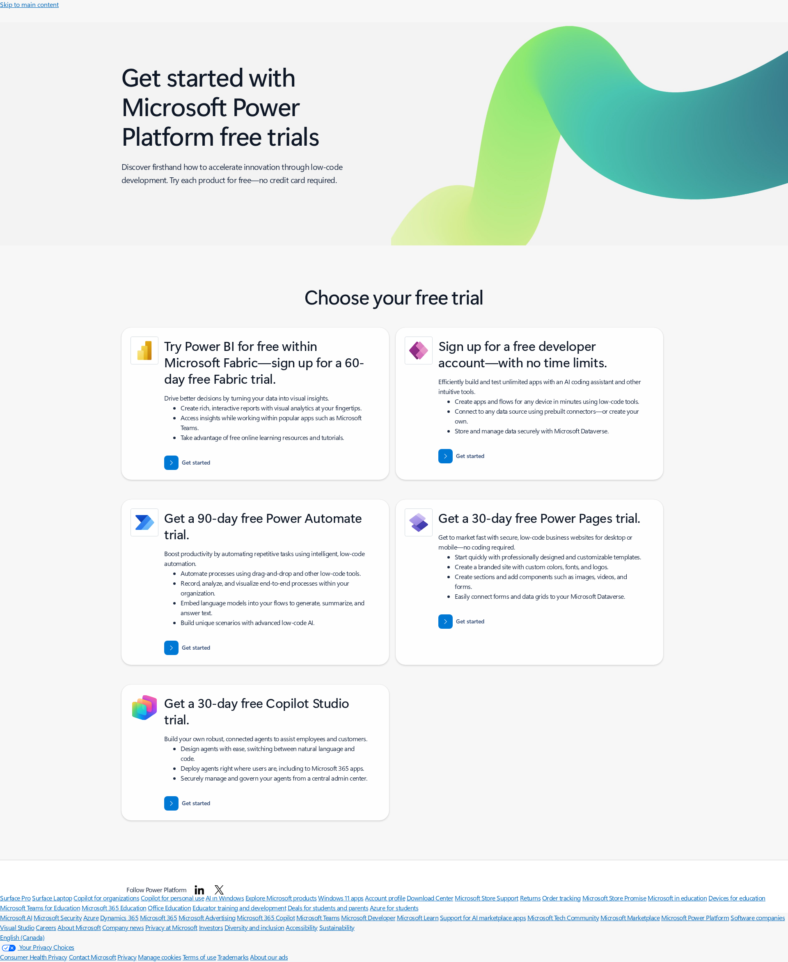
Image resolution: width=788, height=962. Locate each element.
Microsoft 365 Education (114, 907)
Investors (211, 927)
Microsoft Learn (418, 917)
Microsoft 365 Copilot (266, 917)
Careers (46, 927)
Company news (123, 927)
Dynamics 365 (119, 917)
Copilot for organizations (106, 897)
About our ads (269, 957)
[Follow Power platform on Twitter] (219, 889)
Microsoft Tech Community (563, 917)
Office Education (169, 907)
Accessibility (302, 927)
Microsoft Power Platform (695, 917)
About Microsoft (79, 927)
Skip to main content (29, 4)
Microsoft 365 (158, 917)
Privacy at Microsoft (171, 927)
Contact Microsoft (92, 957)
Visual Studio (17, 927)
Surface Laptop (52, 897)
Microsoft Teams (318, 917)
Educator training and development (239, 907)
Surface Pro (15, 897)
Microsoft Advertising (207, 917)
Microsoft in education (677, 897)
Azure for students (394, 907)
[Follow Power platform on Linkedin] (199, 889)
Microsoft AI (16, 917)
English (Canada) (22, 937)
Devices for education (736, 897)
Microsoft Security (58, 917)
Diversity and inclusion (254, 927)
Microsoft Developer (368, 917)
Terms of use (199, 957)
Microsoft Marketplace (630, 917)
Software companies (758, 917)
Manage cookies (159, 957)
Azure (91, 917)
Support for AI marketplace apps (483, 917)
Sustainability (337, 927)
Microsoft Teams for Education (40, 907)
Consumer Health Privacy (33, 957)
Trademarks (233, 957)
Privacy (127, 957)
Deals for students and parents (328, 907)
